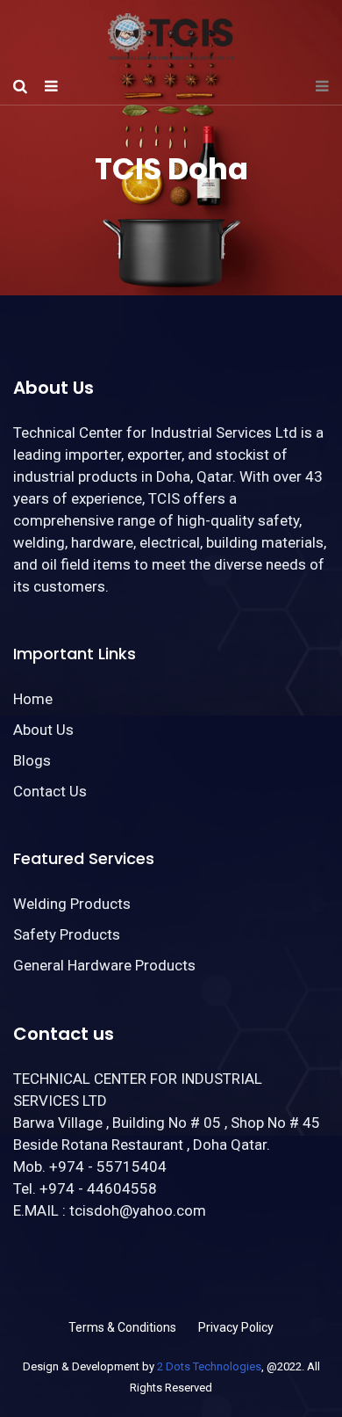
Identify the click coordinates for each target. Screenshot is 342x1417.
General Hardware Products (104, 965)
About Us (43, 729)
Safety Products (66, 934)
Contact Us (50, 791)
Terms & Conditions (122, 1327)
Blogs (32, 760)
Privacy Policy (236, 1327)
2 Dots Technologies (209, 1366)
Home (33, 699)
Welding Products (72, 903)
